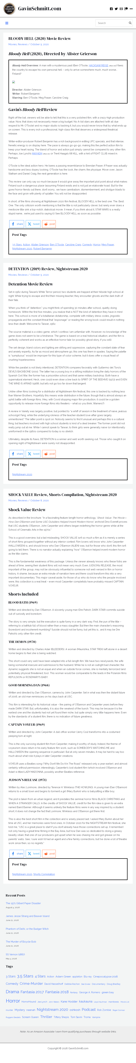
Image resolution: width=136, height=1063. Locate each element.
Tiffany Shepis (61, 1017)
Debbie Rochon (72, 984)
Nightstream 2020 (22, 248)
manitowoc (113, 1002)
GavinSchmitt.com (39, 8)
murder (9, 1010)
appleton (77, 976)
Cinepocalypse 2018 (105, 976)
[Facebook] (111, 8)
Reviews (23, 44)
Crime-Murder (31, 983)
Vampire (96, 1017)
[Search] (130, 23)
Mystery (20, 1009)
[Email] (121, 8)
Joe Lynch (42, 1002)
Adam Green (63, 976)
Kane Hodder (69, 1001)
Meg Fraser (108, 244)
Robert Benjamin (42, 248)
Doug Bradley (113, 984)
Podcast (89, 1009)
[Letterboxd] (131, 8)
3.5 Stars (17, 244)
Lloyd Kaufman (100, 1002)
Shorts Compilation (44, 874)
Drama (12, 991)
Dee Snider (85, 984)
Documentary (98, 984)
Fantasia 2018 (57, 992)
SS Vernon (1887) (15, 954)
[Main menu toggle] (6, 23)
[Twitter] (116, 8)
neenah (30, 1009)
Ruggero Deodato (13, 1017)
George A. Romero (89, 992)
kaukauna (85, 1001)
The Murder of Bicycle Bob (21, 941)
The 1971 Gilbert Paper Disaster (23, 903)
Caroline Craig (73, 244)
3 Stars (11, 976)
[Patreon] (126, 8)
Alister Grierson (40, 244)
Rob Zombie (104, 1010)
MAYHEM (37, 153)
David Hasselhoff (53, 984)
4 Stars (40, 976)
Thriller (46, 1017)
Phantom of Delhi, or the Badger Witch (27, 928)
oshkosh (75, 1009)
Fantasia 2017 (32, 992)
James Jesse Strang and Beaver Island (27, 916)
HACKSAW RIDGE (98, 65)
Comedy (87, 244)
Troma (87, 1017)
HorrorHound (29, 1001)
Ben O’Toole (57, 244)
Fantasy (74, 992)
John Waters (54, 1002)
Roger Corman (119, 1010)
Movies (12, 44)
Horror (96, 244)
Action (26, 244)
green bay (108, 992)
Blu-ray (88, 976)
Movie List (125, 1002)
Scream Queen (30, 1017)
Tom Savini (76, 1017)
